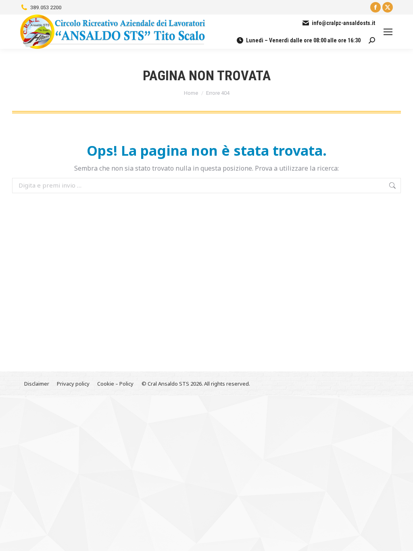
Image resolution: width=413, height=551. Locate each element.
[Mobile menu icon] (388, 32)
